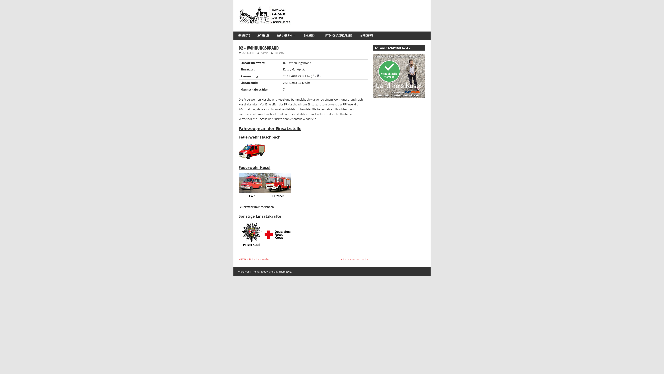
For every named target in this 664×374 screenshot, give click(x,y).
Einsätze (308, 35)
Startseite (243, 35)
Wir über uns (285, 35)
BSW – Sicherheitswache (254, 259)
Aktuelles (263, 35)
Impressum (366, 35)
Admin (264, 53)
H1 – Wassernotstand (353, 259)
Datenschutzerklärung (338, 35)
